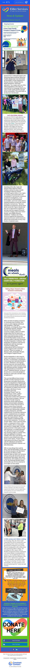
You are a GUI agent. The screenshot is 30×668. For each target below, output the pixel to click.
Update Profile (13, 658)
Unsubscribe (6, 658)
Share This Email (16, 640)
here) (12, 123)
